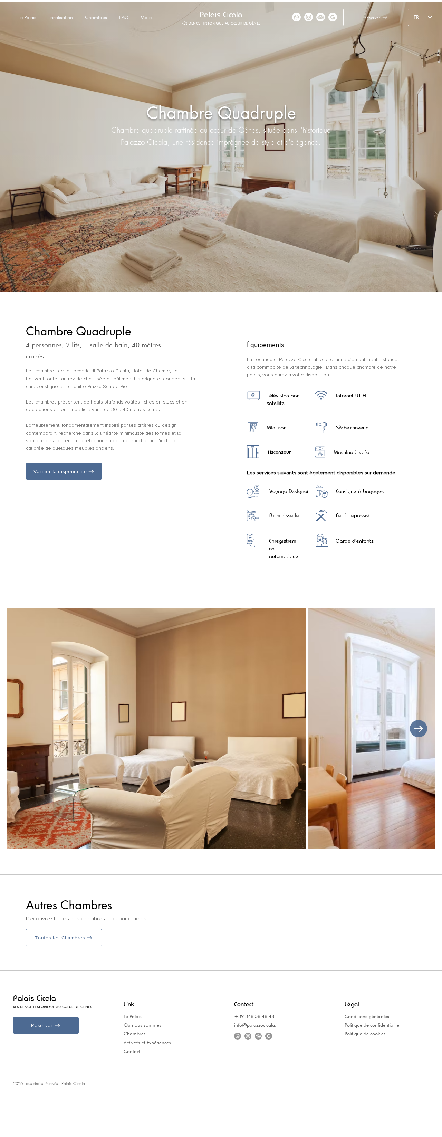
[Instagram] (308, 17)
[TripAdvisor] (320, 17)
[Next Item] (418, 728)
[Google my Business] (332, 17)
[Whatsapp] (296, 17)
